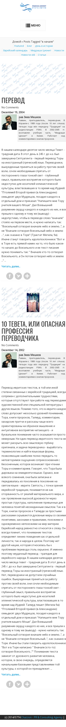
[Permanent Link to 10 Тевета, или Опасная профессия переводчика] (33, 316)
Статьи (42, 54)
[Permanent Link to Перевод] (33, 93)
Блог (29, 45)
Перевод (13, 100)
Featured (19, 45)
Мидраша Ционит (41, 50)
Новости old (28, 54)
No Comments (10, 107)
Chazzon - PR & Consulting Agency (41, 717)
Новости (59, 50)
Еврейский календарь (15, 50)
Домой (16, 41)
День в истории (44, 45)
